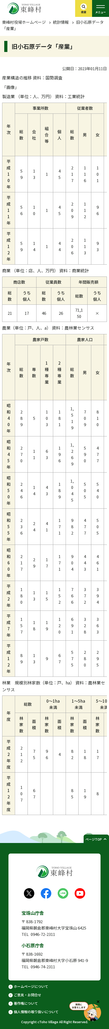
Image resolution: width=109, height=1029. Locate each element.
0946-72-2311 (43, 934)
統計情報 (61, 22)
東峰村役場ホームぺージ (24, 22)
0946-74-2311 (43, 966)
